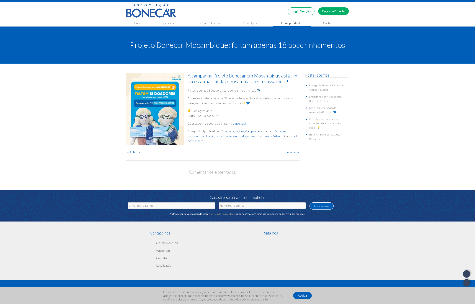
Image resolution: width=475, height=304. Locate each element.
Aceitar (302, 295)
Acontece (228, 131)
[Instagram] (274, 242)
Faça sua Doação (333, 11)
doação (209, 136)
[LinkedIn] (289, 242)
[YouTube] (281, 242)
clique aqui (239, 123)
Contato (161, 258)
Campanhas (252, 131)
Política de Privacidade (222, 213)
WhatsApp (163, 250)
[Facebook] (267, 242)
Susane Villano (272, 136)
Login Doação (301, 11)
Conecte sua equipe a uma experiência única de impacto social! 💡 (325, 123)
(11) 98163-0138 (167, 243)
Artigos (239, 131)
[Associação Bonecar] (151, 11)
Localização (163, 265)
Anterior (133, 152)
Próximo (292, 152)
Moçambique (249, 136)
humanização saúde (228, 136)
